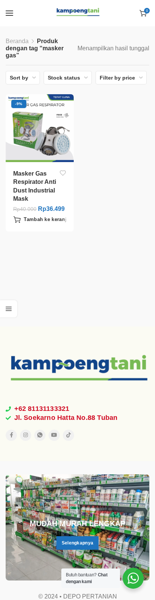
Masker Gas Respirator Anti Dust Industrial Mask (34, 186)
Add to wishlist (62, 173)
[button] (44, 219)
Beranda (17, 41)
